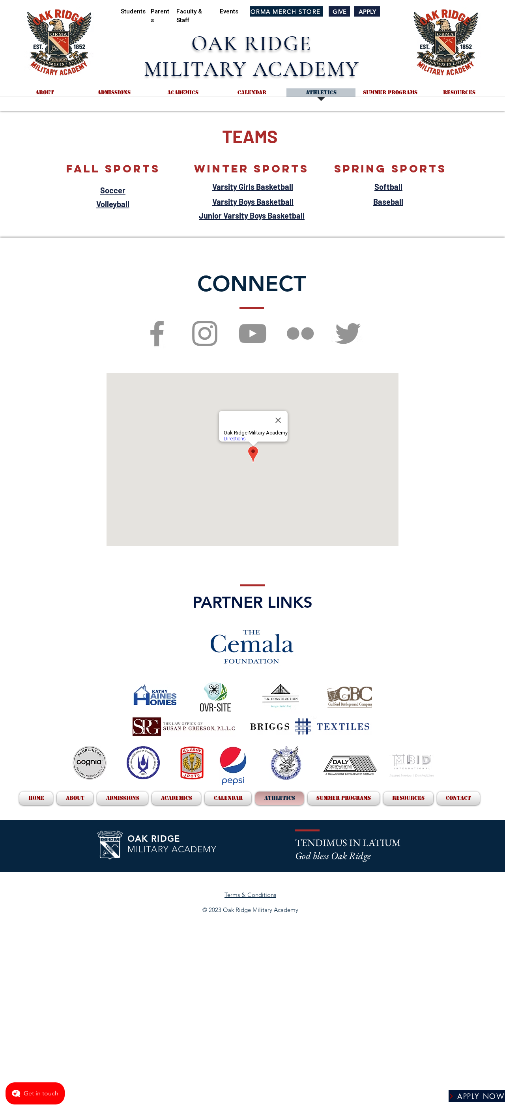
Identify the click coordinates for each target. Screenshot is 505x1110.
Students (133, 11)
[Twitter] (348, 333)
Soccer (112, 190)
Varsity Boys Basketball (253, 201)
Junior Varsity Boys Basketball (252, 215)
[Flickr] (300, 333)
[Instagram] (205, 333)
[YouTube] (252, 333)
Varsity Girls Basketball (252, 186)
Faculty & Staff (189, 15)
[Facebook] (157, 333)
